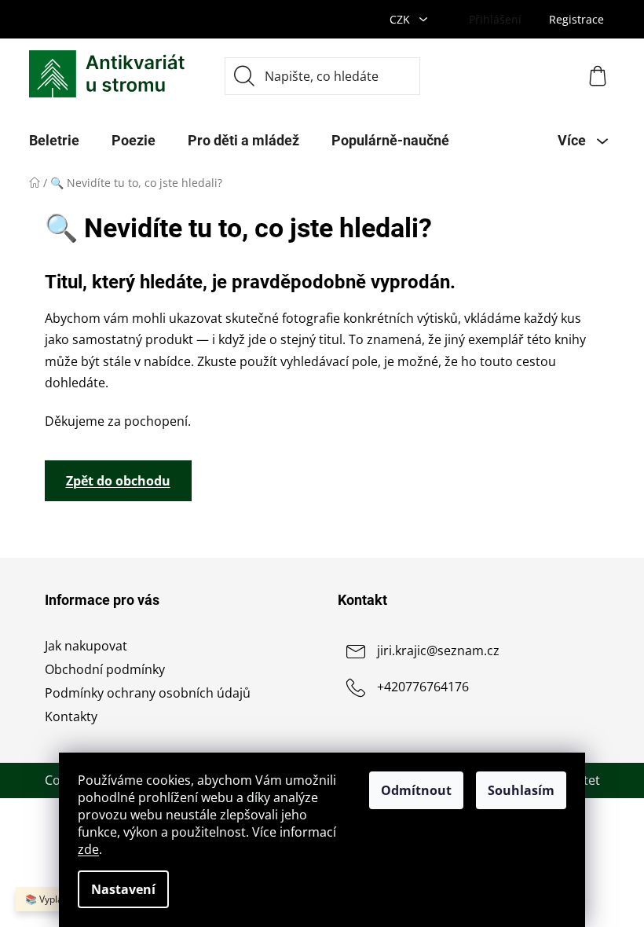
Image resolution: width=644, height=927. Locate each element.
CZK (401, 19)
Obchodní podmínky (105, 669)
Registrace (576, 19)
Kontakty (71, 716)
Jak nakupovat (86, 645)
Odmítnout (416, 790)
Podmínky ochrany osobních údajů (148, 693)
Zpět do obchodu (118, 480)
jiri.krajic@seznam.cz (438, 650)
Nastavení (123, 889)
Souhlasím (521, 790)
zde (88, 849)
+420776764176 (423, 686)
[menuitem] (54, 140)
